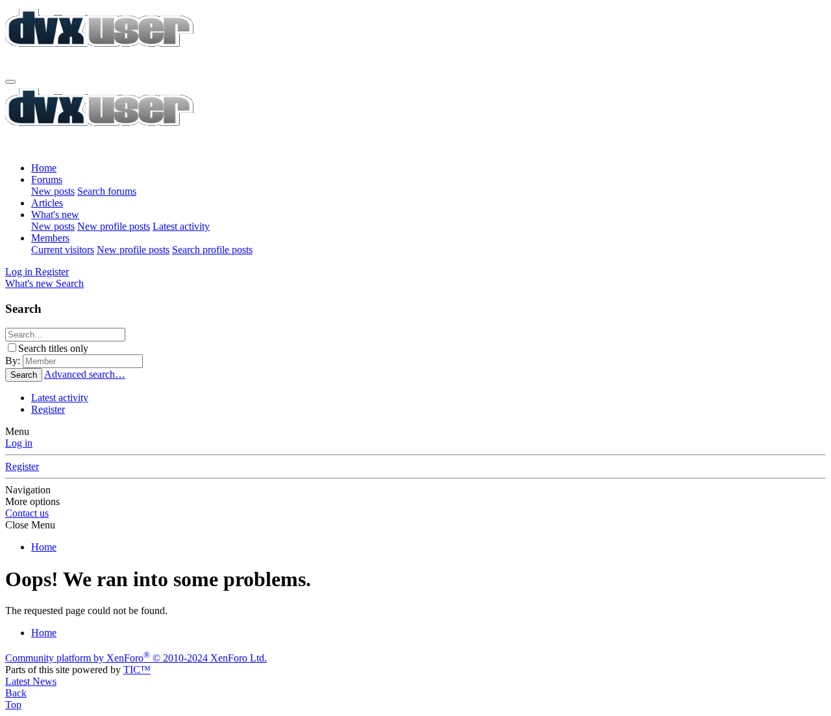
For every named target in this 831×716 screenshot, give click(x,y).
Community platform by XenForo (136, 657)
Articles (47, 202)
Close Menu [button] (30, 524)
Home (43, 167)
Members (50, 237)
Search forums (106, 191)
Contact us (27, 513)
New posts (53, 191)
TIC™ (137, 669)
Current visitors (62, 249)
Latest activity (181, 226)
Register (48, 409)
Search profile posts (212, 249)
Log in (18, 443)
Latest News (30, 681)
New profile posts (113, 226)
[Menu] (10, 82)
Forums (46, 179)
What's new (55, 214)
